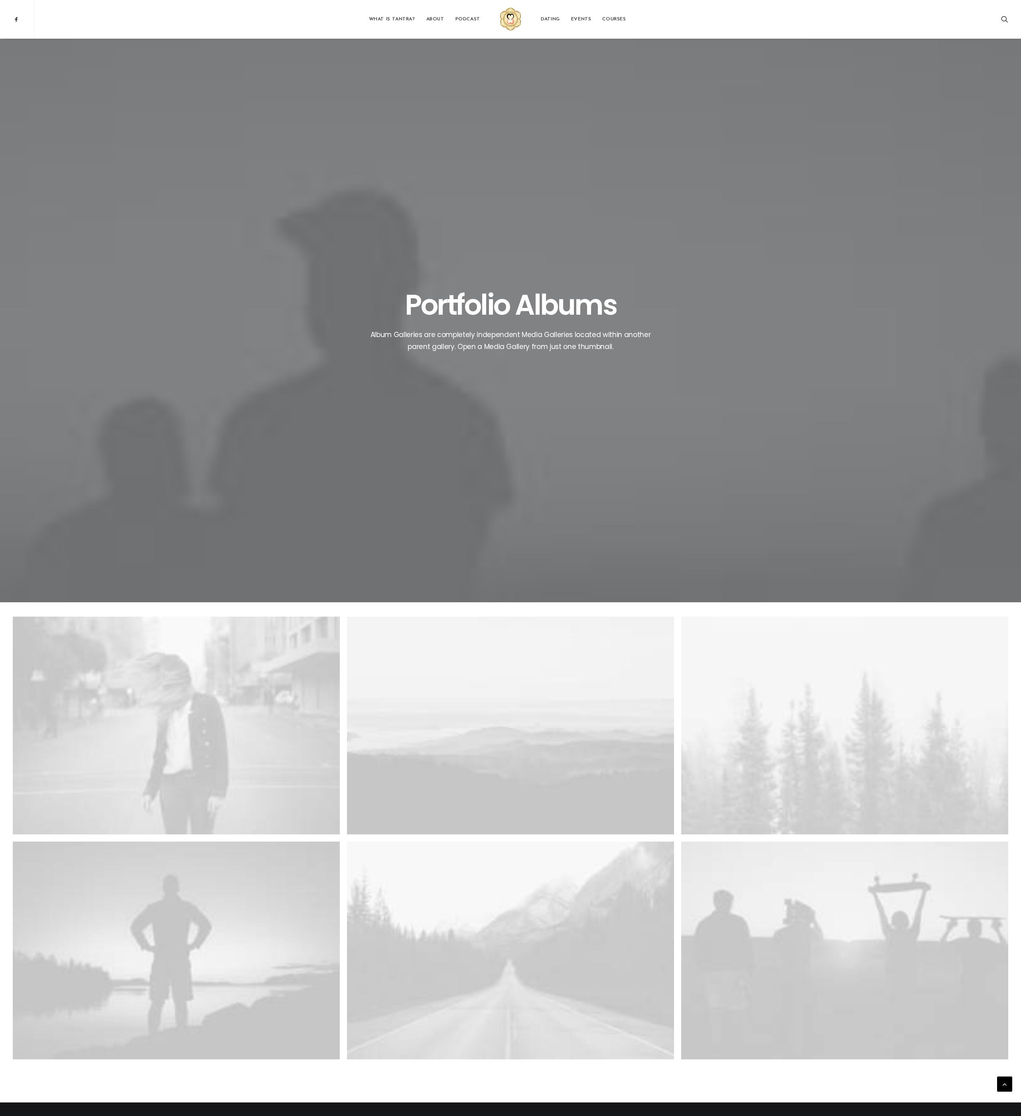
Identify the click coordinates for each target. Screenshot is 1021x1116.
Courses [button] (614, 19)
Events (581, 19)
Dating (550, 19)
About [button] (435, 19)
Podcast (467, 19)
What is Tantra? (392, 19)
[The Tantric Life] (510, 19)
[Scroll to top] (1004, 1083)
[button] (23, 19)
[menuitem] (23, 19)
